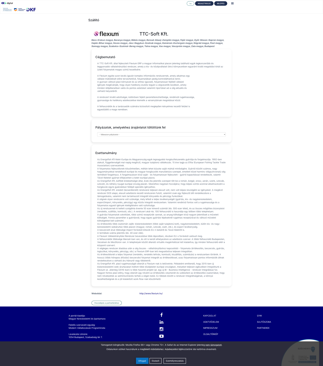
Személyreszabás (175, 361)
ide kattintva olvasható (204, 349)
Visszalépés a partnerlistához (106, 303)
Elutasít (155, 361)
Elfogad (142, 361)
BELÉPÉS (220, 3)
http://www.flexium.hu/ (151, 293)
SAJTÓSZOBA (264, 322)
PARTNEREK (263, 328)
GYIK (259, 315)
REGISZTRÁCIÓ (204, 3)
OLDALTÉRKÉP (210, 334)
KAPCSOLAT (209, 315)
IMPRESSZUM (210, 328)
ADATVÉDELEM (211, 322)
